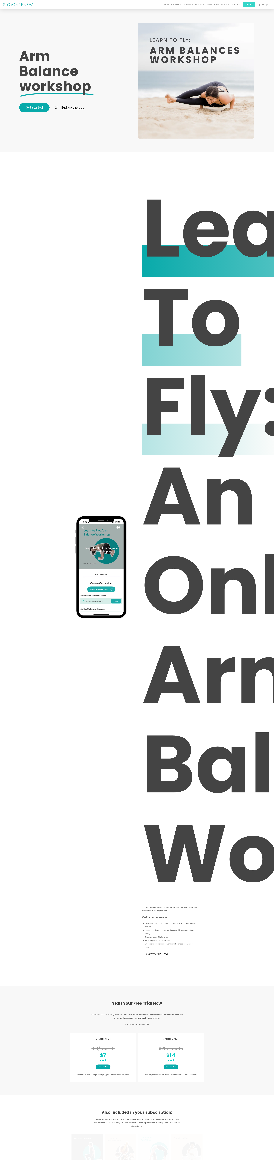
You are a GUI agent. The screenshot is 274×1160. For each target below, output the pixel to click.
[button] (34, 107)
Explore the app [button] (73, 107)
